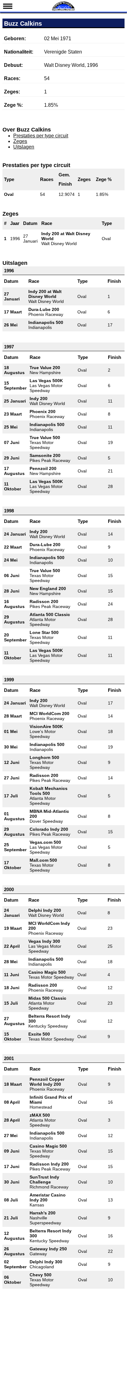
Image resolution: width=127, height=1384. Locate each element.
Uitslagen (23, 146)
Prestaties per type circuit (40, 135)
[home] (63, 10)
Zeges (20, 141)
